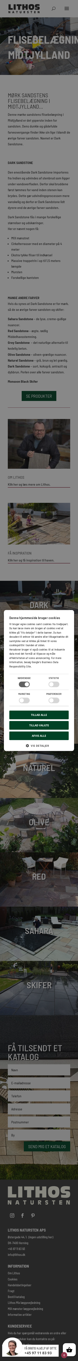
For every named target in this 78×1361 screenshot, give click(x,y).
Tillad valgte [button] (39, 725)
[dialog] (39, 680)
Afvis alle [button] (39, 735)
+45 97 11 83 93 (38, 1352)
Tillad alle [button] (39, 715)
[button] (39, 747)
